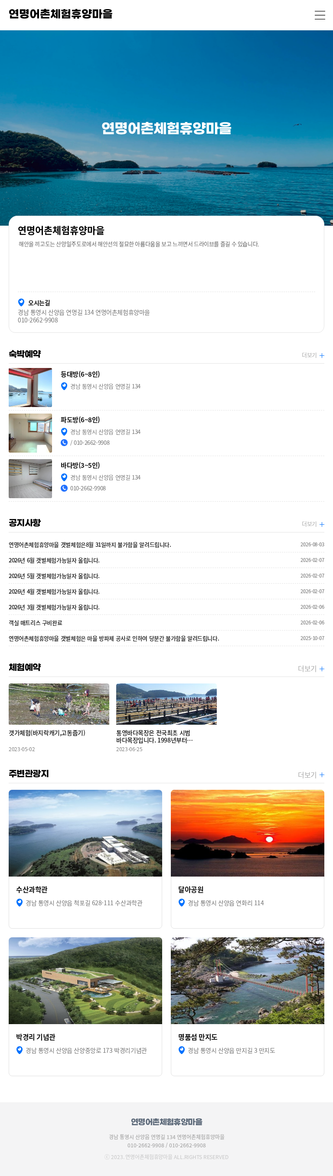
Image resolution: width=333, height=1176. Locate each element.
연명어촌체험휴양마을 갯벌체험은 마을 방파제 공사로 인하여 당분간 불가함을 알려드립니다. (166, 638)
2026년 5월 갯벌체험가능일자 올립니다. (166, 576)
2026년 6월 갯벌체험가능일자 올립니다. (166, 560)
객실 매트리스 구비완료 (166, 622)
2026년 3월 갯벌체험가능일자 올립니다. (166, 607)
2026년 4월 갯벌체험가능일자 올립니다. (166, 591)
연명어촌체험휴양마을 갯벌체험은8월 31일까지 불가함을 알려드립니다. (166, 544)
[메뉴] (320, 15)
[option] (166, 128)
